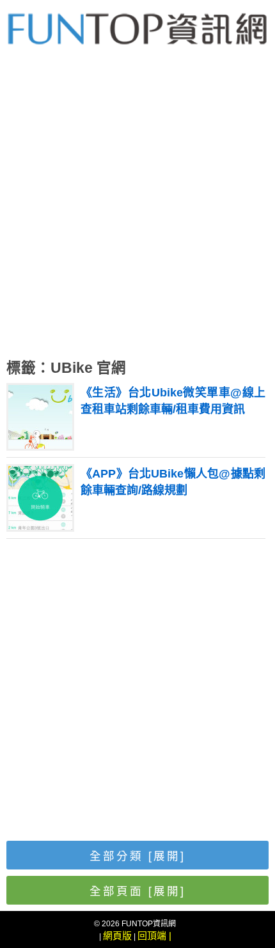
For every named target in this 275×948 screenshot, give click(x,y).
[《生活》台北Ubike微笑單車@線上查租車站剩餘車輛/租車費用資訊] (40, 445)
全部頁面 (137, 891)
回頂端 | (154, 935)
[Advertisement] (137, 210)
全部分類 (137, 856)
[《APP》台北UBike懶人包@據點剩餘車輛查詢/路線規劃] (40, 526)
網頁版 (117, 935)
